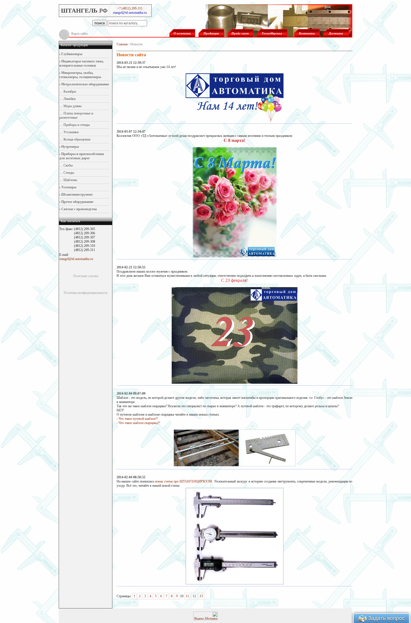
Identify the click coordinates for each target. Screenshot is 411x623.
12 (194, 596)
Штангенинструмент (76, 194)
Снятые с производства (78, 209)
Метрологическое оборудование (84, 84)
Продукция (211, 33)
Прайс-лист (240, 33)
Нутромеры (69, 147)
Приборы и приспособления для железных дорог (81, 156)
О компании (182, 33)
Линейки (69, 99)
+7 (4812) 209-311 (130, 8)
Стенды (68, 173)
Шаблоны (70, 180)
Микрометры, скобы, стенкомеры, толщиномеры (80, 75)
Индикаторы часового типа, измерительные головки (81, 63)
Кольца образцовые (77, 139)
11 (187, 596)
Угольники (71, 132)
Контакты (307, 33)
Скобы (68, 165)
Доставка (336, 33)
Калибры (69, 91)
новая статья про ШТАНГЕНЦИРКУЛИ (183, 481)
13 (201, 596)
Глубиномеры (71, 54)
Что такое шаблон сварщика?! (139, 423)
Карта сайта (79, 34)
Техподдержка (272, 33)
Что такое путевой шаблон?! (138, 419)
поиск (100, 23)
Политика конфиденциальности (85, 293)
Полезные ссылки (85, 276)
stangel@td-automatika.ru (76, 259)
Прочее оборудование (76, 202)
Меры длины (72, 106)
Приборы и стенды (76, 125)
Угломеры (68, 187)
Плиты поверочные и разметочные (76, 115)
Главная (122, 44)
